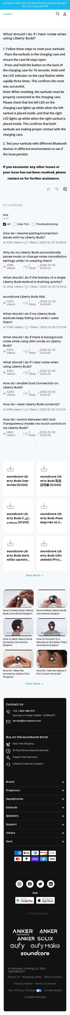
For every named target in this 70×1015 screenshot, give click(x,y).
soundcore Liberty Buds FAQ (24, 297)
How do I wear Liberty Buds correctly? (31, 404)
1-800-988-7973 (26, 710)
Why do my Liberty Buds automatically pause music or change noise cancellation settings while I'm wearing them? (35, 256)
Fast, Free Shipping (23, 743)
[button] (6, 23)
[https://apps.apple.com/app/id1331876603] (45, 900)
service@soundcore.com (27, 720)
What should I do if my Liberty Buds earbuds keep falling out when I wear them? (31, 318)
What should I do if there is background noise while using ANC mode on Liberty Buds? (33, 341)
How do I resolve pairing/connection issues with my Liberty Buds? (30, 235)
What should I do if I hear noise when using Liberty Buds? (30, 364)
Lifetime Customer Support (28, 763)
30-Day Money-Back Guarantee (31, 750)
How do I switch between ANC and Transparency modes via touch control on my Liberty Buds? (34, 424)
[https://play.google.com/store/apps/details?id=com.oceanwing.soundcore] (24, 900)
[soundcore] (7, 14)
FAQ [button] (5, 215)
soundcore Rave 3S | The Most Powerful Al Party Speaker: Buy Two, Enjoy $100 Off (35, 5)
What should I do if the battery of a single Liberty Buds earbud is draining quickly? (34, 280)
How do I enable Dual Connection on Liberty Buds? (30, 385)
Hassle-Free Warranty (25, 757)
